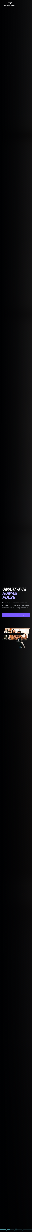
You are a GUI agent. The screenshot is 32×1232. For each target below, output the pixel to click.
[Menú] (28, 4)
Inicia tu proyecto (14, 615)
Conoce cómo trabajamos (16, 621)
